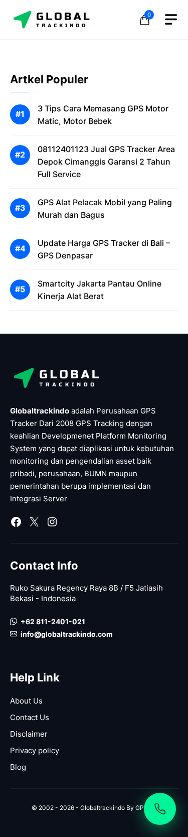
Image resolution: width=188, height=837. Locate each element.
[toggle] (171, 20)
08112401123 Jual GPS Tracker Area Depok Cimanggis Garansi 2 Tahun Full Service (106, 161)
